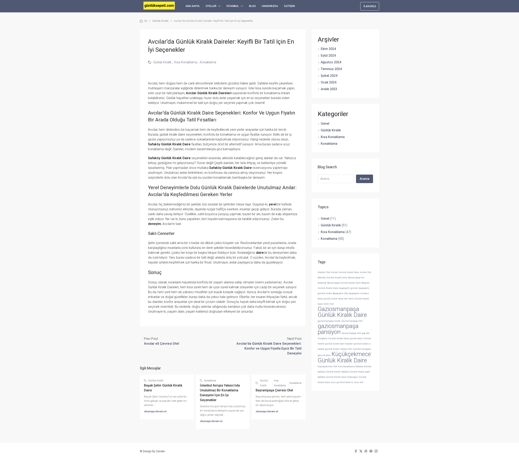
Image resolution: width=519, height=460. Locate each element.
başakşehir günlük (348, 288)
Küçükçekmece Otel (327, 366)
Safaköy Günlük (363, 366)
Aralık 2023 (329, 89)
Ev (146, 20)
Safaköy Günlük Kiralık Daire (332, 377)
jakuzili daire (324, 355)
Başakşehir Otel (340, 293)
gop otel (365, 333)
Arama (364, 179)
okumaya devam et (155, 411)
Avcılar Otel (365, 272)
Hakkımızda (270, 6)
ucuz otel (358, 382)
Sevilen (160, 451)
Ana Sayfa (192, 6)
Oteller (211, 6)
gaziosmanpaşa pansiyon (338, 329)
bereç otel (342, 298)
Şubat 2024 (329, 76)
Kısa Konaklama (185, 62)
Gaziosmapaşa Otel (351, 333)
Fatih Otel (329, 304)
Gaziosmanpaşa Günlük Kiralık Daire (342, 312)
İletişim (289, 6)
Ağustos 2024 (331, 62)
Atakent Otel (324, 272)
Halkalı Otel (346, 349)
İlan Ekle (370, 6)
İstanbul (232, 6)
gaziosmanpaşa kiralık (329, 321)
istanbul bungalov (362, 349)
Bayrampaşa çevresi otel (274, 390)
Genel (325, 123)
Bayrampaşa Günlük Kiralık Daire (344, 283)
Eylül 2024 (328, 55)
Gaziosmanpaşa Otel (351, 321)
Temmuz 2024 (331, 69)
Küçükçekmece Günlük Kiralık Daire (344, 357)
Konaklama (208, 62)
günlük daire (356, 338)
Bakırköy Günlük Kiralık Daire (332, 277)
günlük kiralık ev (362, 343)
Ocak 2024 (328, 82)
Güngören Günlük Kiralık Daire (333, 338)
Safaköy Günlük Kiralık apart (355, 371)
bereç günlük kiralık (328, 298)
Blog (252, 6)
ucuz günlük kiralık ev (342, 382)
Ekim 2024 (328, 49)
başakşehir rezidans (359, 293)
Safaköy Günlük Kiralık (329, 371)
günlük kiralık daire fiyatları (339, 343)
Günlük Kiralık (160, 20)
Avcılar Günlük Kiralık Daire (345, 272)
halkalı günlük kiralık (328, 349)
